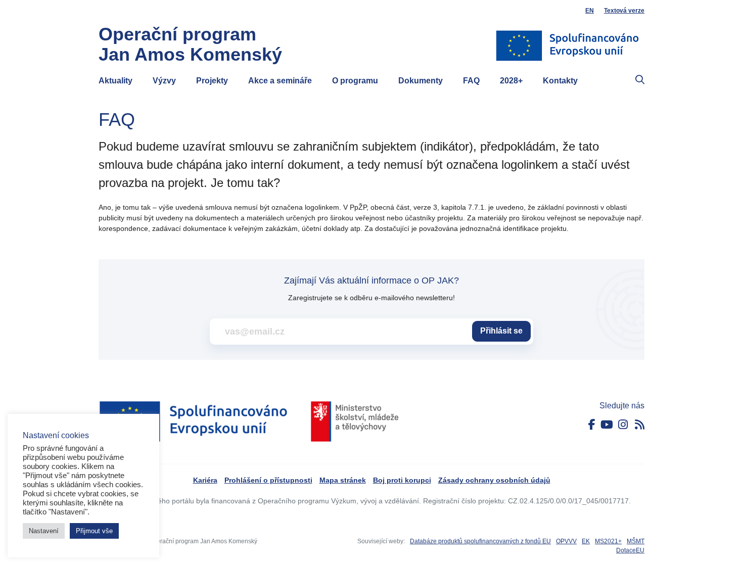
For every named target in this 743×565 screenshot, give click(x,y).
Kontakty (560, 80)
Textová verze (624, 10)
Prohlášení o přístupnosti (268, 480)
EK (586, 541)
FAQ (471, 80)
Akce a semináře (280, 80)
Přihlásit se (501, 330)
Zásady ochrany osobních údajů (494, 480)
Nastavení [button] (44, 531)
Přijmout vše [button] (94, 531)
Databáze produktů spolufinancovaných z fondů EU (480, 541)
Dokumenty (420, 80)
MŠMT (635, 541)
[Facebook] (591, 424)
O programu (355, 80)
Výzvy (164, 80)
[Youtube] (606, 424)
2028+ (511, 80)
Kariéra (205, 480)
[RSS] (639, 424)
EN (589, 10)
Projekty (212, 80)
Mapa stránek (342, 480)
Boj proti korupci (402, 480)
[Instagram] (623, 424)
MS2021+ (608, 541)
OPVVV (566, 541)
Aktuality (115, 80)
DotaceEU (630, 550)
